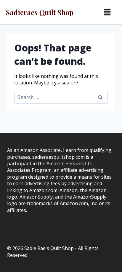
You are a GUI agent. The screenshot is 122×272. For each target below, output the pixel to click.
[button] (107, 12)
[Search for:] (61, 97)
